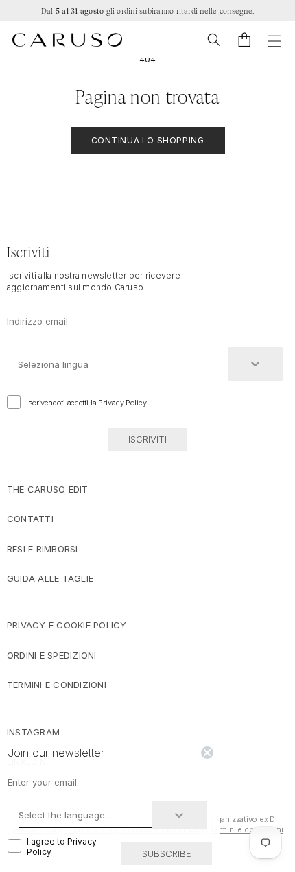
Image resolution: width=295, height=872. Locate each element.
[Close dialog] (207, 752)
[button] (214, 40)
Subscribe (166, 853)
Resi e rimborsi (42, 548)
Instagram (33, 732)
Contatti (30, 518)
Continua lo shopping (147, 140)
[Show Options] (255, 364)
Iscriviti (147, 439)
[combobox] (123, 364)
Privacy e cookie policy (67, 625)
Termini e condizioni (56, 684)
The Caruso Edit (47, 489)
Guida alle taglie (50, 578)
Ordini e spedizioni (52, 655)
